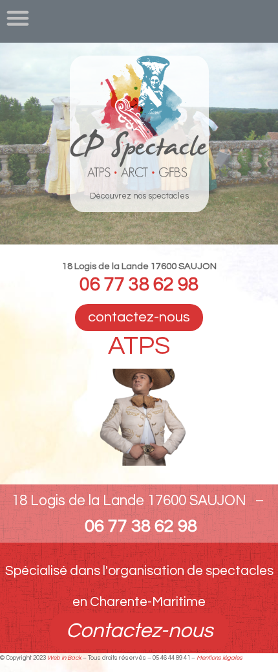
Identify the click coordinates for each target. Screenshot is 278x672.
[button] (18, 18)
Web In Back (64, 658)
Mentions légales (219, 658)
